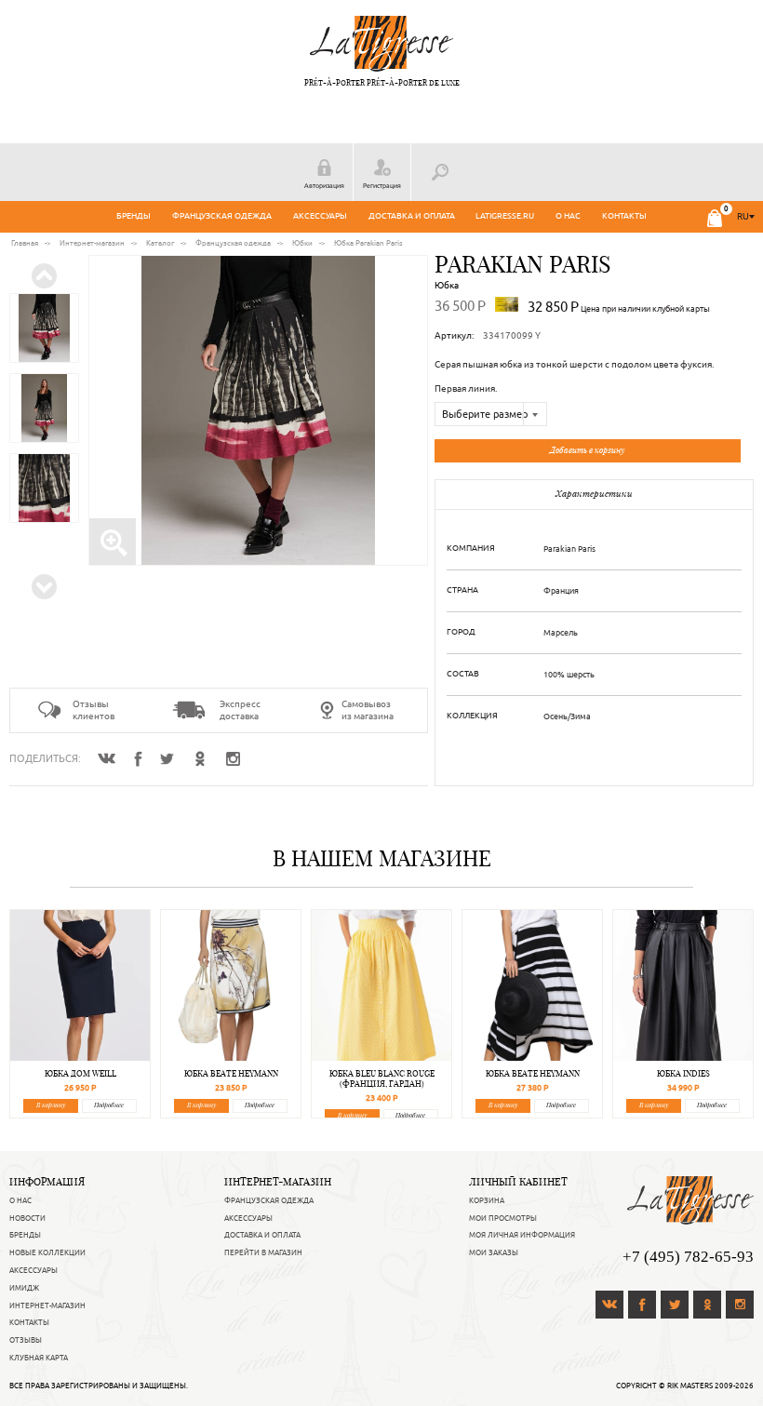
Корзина (486, 1200)
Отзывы (25, 1340)
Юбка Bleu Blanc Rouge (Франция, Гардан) (382, 1078)
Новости (27, 1218)
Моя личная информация (522, 1234)
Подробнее (109, 1105)
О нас (568, 215)
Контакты (624, 215)
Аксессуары (320, 215)
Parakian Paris (523, 264)
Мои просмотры (503, 1218)
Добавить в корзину (587, 450)
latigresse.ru (504, 215)
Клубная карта (38, 1357)
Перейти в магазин (263, 1252)
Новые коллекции (47, 1252)
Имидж (24, 1287)
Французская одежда (222, 215)
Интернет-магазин (47, 1305)
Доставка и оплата (411, 215)
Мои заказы (493, 1252)
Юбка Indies (683, 1073)
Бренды (133, 215)
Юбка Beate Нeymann (231, 1073)
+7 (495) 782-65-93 (688, 1256)
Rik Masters (690, 1385)
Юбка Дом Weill (80, 1073)
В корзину (50, 1105)
